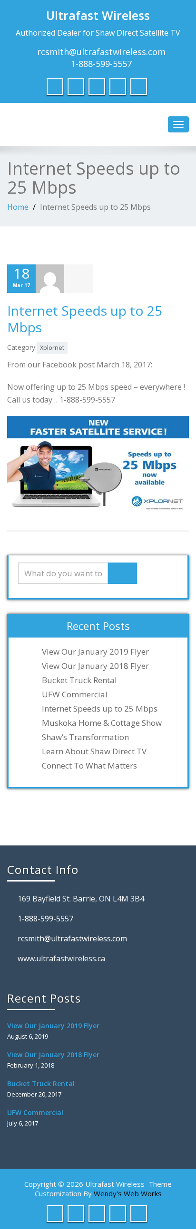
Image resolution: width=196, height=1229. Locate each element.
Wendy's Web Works (128, 1193)
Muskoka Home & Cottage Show (102, 723)
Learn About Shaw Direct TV (94, 751)
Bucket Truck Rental (79, 680)
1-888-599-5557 (101, 63)
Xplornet (52, 348)
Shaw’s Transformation (85, 737)
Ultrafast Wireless (98, 15)
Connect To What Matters (89, 765)
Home (18, 207)
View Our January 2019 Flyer (95, 652)
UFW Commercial (75, 694)
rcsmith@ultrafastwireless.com (101, 51)
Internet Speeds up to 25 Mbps (84, 318)
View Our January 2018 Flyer (95, 666)
